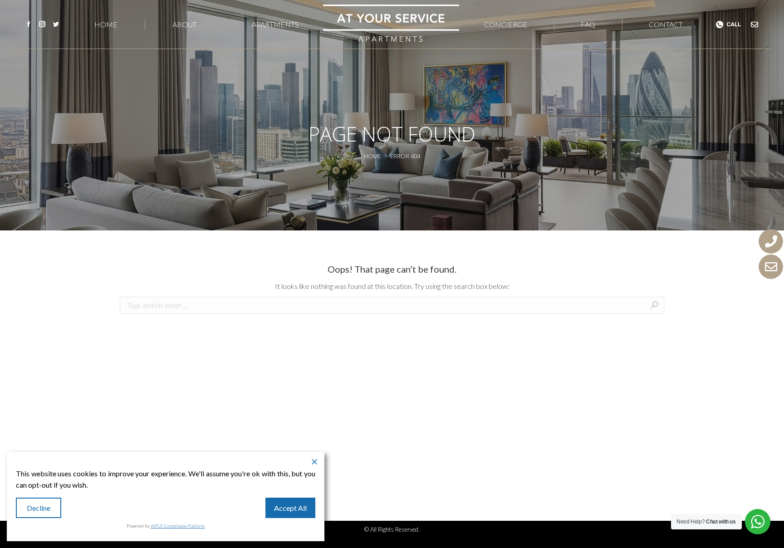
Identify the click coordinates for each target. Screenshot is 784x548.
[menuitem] (106, 24)
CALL (733, 24)
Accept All (290, 508)
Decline (38, 508)
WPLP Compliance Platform (178, 525)
